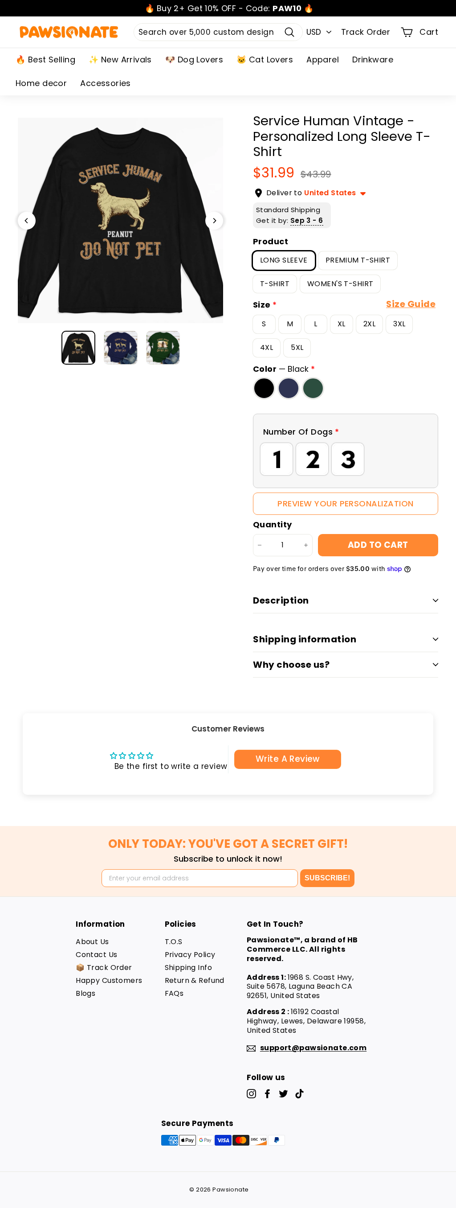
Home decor (41, 83)
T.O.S (174, 942)
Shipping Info (188, 967)
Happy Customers (109, 980)
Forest (313, 388)
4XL (266, 347)
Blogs (85, 993)
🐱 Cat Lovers (264, 59)
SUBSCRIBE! (327, 878)
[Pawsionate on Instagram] (251, 1093)
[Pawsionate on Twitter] (283, 1093)
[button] (345, 432)
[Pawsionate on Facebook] (267, 1093)
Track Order (366, 31)
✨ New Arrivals (120, 59)
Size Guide (411, 304)
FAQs (174, 993)
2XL (369, 324)
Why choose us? (291, 664)
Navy (288, 388)
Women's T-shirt (340, 284)
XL (342, 324)
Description (281, 600)
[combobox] (218, 32)
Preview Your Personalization (345, 503)
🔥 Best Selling (45, 59)
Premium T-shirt (358, 260)
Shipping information (304, 639)
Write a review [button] (288, 759)
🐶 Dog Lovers (194, 59)
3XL (399, 324)
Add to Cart (378, 545)
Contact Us (96, 954)
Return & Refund (194, 980)
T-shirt (274, 284)
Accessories (105, 83)
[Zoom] (120, 220)
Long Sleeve (284, 260)
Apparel (322, 59)
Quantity (272, 524)
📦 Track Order (104, 967)
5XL (297, 347)
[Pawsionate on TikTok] (299, 1093)
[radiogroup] (345, 459)
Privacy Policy (190, 954)
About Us (92, 942)
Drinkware (372, 59)
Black (264, 388)
